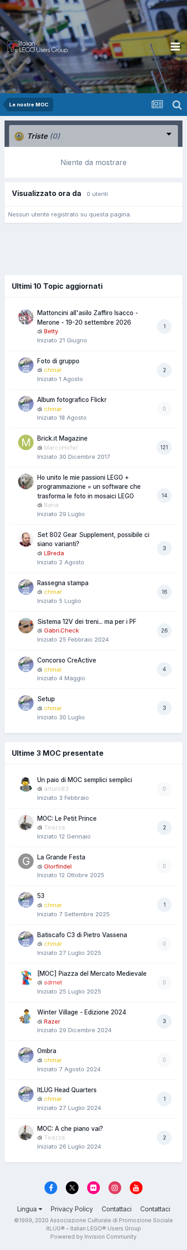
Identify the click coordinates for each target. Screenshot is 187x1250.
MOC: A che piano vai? (70, 1128)
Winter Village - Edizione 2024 (81, 1012)
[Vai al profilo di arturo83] (26, 784)
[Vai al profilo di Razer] (26, 1016)
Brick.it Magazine (62, 438)
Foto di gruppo (58, 361)
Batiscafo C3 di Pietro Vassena (82, 935)
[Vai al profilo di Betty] (26, 317)
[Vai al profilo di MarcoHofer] (26, 442)
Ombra (46, 1050)
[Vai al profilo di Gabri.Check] (26, 625)
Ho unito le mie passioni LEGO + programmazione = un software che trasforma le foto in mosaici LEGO (89, 487)
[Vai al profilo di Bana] (26, 481)
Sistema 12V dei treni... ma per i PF (87, 621)
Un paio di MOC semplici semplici (84, 779)
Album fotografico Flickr (72, 399)
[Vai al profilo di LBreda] (26, 539)
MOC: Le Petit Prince (67, 818)
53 (40, 895)
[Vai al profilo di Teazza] (26, 822)
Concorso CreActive (66, 660)
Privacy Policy (72, 1209)
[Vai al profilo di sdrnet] (26, 977)
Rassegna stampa (63, 583)
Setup (46, 699)
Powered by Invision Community (93, 1236)
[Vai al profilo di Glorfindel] (26, 861)
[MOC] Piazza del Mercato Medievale (92, 973)
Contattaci (117, 1209)
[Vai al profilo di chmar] (26, 365)
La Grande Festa (61, 857)
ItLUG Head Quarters (67, 1090)
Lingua (28, 1209)
